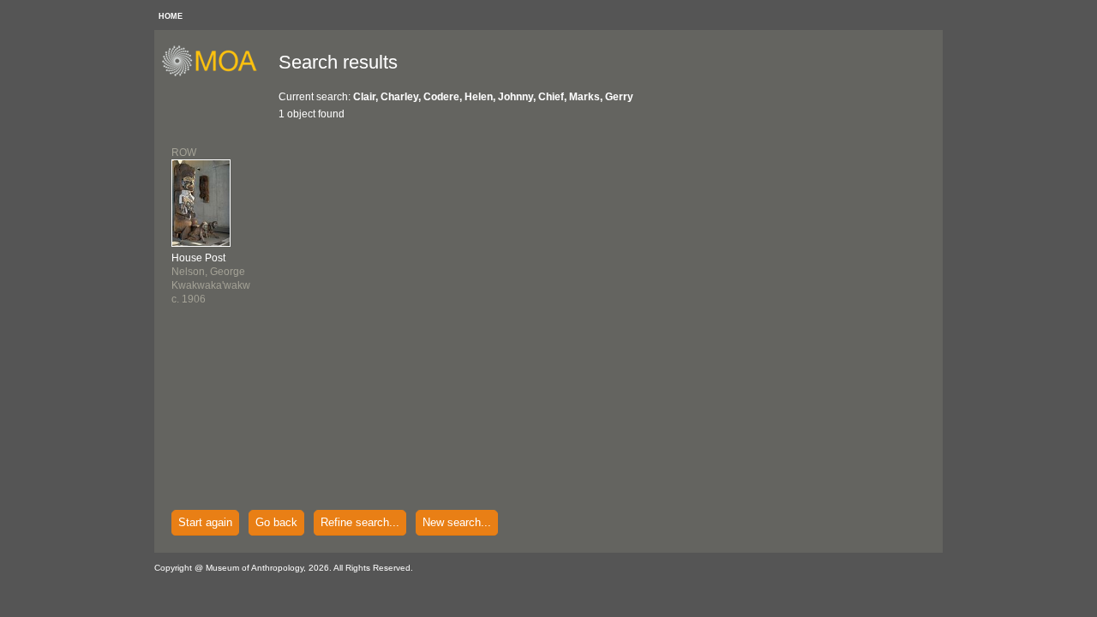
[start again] (215, 74)
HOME (171, 16)
